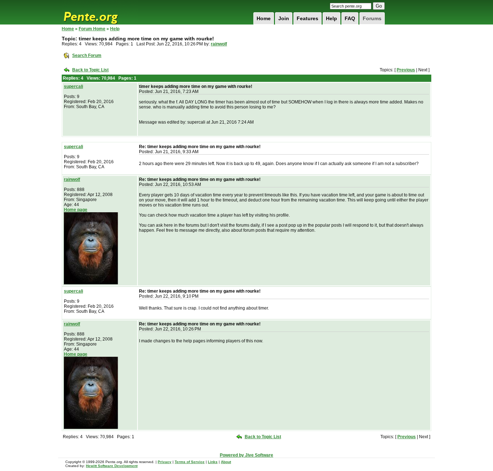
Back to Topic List (90, 69)
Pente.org (100, 12)
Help (331, 18)
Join (283, 18)
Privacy (164, 462)
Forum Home (92, 28)
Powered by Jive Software (246, 455)
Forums (372, 18)
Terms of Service (190, 462)
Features (307, 18)
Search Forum (86, 55)
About (226, 462)
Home (264, 18)
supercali (73, 86)
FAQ (350, 18)
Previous (406, 69)
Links (213, 462)
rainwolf (219, 43)
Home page (75, 209)
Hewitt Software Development (112, 466)
